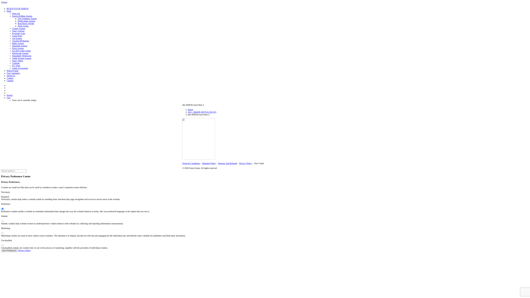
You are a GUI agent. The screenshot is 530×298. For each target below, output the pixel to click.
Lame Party (17, 36)
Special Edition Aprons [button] (22, 16)
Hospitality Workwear (21, 56)
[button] (10, 95)
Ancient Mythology (20, 41)
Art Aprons (17, 38)
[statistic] (2, 221)
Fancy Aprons (18, 31)
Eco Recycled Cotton (21, 51)
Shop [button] (9, 11)
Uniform (16, 63)
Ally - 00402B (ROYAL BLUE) (202, 112)
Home (190, 109)
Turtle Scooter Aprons (21, 58)
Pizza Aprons (18, 48)
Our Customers (13, 73)
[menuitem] (268, 8)
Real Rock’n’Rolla (26, 23)
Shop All (16, 13)
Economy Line (18, 33)
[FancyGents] (265, 3)
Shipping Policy (209, 163)
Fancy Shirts (17, 61)
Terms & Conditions (191, 163)
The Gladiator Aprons (27, 18)
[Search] (14, 171)
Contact (10, 78)
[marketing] (2, 233)
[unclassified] (2, 245)
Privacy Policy (245, 163)
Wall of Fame (12, 71)
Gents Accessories (20, 68)
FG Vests (16, 66)
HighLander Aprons (26, 21)
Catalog (10, 80)
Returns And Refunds (227, 163)
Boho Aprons (18, 43)
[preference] (2, 209)
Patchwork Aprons (20, 53)
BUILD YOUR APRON (18, 8)
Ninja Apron (23, 26)
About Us (11, 75)
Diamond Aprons (19, 46)
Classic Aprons (18, 28)
